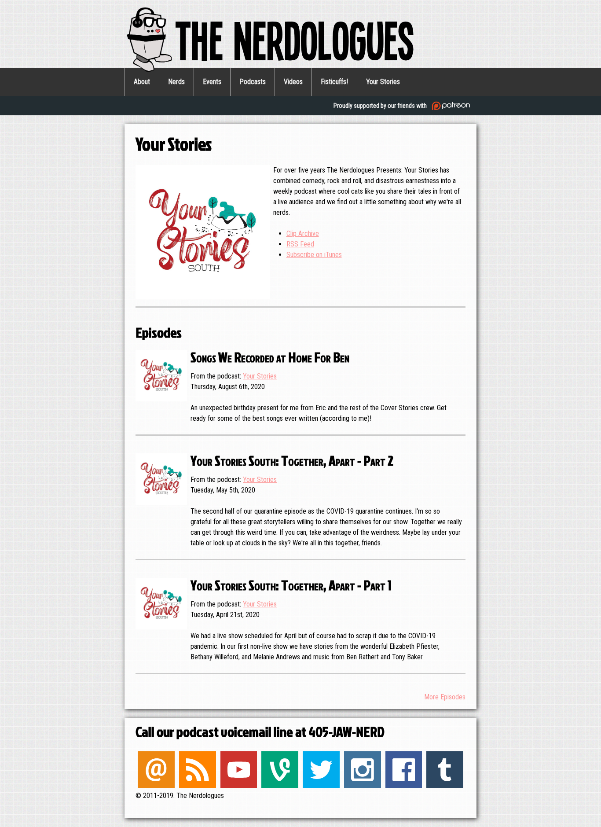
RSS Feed (300, 244)
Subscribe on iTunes (314, 254)
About (142, 81)
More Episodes (444, 697)
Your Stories (383, 81)
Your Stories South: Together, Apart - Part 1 (291, 585)
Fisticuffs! (334, 81)
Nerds (176, 81)
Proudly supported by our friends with (380, 105)
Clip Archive (302, 233)
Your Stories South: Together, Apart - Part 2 (292, 460)
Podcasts (252, 81)
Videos (293, 81)
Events (212, 81)
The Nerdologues (294, 39)
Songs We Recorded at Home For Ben (270, 357)
